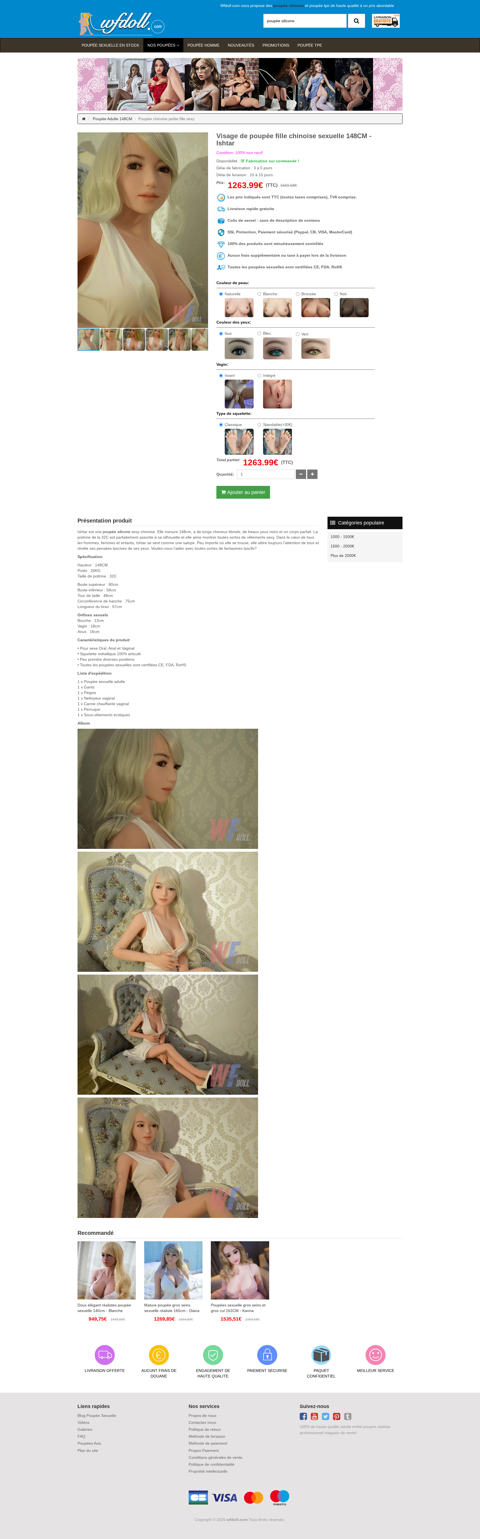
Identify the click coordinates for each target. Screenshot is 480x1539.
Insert (230, 375)
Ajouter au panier (246, 492)
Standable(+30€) (277, 424)
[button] (82, 230)
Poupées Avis (89, 1443)
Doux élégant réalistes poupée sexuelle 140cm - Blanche (104, 1308)
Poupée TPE (310, 45)
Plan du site (88, 1450)
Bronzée (308, 294)
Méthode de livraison (207, 1436)
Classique (233, 424)
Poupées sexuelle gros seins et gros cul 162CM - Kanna (238, 1308)
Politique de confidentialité (211, 1464)
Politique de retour (205, 1429)
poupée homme (203, 45)
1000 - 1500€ (342, 536)
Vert (304, 334)
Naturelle (233, 294)
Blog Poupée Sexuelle (97, 1415)
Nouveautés (241, 45)
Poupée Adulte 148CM (112, 119)
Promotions (275, 45)
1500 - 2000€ (342, 546)
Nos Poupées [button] (161, 45)
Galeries (85, 1429)
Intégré (269, 375)
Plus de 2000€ (343, 555)
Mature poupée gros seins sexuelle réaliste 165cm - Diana (171, 1308)
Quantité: (225, 474)
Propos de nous (202, 1415)
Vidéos (83, 1422)
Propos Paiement (204, 1450)
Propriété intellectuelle (208, 1471)
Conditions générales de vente (215, 1457)
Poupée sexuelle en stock (110, 45)
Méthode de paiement (208, 1443)
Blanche (270, 294)
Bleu (267, 333)
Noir (343, 294)
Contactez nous (202, 1422)
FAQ (81, 1436)
